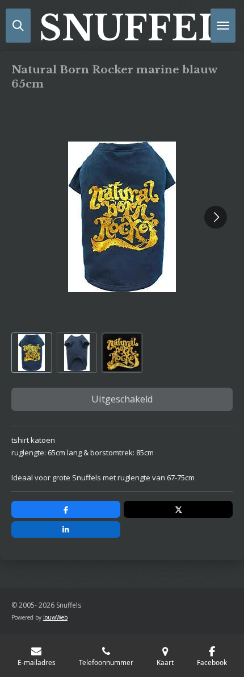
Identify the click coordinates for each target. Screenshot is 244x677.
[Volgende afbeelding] (215, 217)
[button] (31, 353)
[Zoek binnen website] (18, 26)
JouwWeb (55, 617)
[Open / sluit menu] (223, 26)
